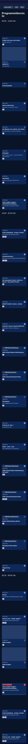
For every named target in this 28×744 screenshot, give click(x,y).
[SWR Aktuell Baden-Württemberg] (14, 339)
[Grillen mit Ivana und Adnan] (14, 30)
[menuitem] (20, 2)
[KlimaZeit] (14, 143)
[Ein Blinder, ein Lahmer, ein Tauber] (14, 119)
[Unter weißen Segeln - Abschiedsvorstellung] (14, 192)
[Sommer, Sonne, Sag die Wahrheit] (14, 316)
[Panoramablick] (14, 75)
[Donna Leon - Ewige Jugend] (14, 608)
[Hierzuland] (14, 388)
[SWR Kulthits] (14, 632)
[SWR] (14, 3)
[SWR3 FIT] (14, 54)
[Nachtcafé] (14, 168)
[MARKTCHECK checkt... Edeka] (14, 293)
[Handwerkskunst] (14, 246)
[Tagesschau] (14, 557)
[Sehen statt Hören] (14, 95)
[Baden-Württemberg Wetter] (14, 508)
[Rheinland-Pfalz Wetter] (14, 533)
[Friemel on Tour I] (14, 415)
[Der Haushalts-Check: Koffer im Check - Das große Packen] (14, 270)
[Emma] (14, 584)
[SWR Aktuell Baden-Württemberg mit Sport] (14, 458)
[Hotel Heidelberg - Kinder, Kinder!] (14, 222)
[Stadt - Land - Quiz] (14, 436)
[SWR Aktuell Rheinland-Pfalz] (14, 364)
